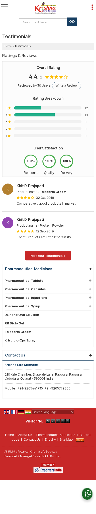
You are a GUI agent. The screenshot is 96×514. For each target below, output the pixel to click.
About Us (25, 435)
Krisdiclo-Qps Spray (20, 340)
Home (8, 46)
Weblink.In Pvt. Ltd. (49, 456)
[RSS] (80, 439)
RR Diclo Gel (14, 323)
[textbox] (44, 22)
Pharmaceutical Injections (26, 297)
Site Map (66, 439)
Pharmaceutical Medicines (28, 268)
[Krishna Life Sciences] (45, 8)
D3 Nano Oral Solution (22, 315)
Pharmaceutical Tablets (24, 280)
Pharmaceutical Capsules (25, 289)
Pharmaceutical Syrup (22, 306)
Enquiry (50, 439)
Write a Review (66, 85)
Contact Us (32, 439)
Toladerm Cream (18, 332)
